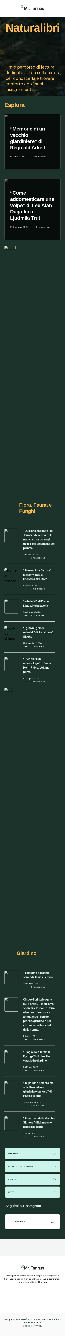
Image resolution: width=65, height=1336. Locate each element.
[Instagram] (29, 1298)
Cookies (27, 1325)
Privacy (38, 1325)
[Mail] (36, 1298)
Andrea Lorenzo (32, 1322)
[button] (5, 8)
